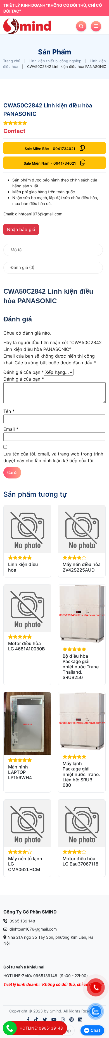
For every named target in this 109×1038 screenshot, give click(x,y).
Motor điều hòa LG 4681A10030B (26, 646)
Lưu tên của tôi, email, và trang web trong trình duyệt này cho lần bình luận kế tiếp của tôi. (53, 457)
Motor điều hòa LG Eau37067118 (80, 861)
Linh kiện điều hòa (23, 566)
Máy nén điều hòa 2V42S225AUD (82, 566)
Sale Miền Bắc (37, 148)
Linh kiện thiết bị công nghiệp (55, 61)
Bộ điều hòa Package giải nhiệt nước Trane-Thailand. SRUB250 (82, 666)
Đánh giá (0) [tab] (22, 267)
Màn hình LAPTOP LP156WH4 (20, 772)
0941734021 (64, 148)
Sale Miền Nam (36, 163)
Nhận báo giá (21, 229)
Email (10, 429)
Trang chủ (11, 61)
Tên (9, 411)
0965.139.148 (21, 921)
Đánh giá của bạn (23, 372)
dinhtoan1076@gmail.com (32, 929)
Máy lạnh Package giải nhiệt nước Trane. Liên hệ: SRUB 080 (81, 774)
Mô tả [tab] (16, 249)
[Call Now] (10, 1028)
